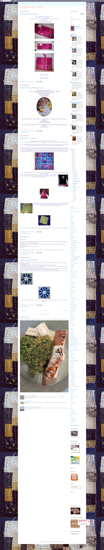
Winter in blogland (74, 413)
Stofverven (72, 381)
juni (73, 192)
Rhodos (72, 363)
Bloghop (72, 223)
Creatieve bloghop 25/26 (75, 242)
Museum (72, 323)
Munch (72, 321)
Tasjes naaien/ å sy (74, 389)
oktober (74, 175)
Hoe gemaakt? (73, 275)
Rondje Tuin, (79, 136)
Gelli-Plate (72, 261)
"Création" (74, 135)
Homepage (44, 310)
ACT (71, 213)
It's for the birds (27, 401)
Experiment (73, 254)
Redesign (72, 362)
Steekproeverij (73, 377)
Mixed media (73, 318)
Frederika (78, 26)
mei (73, 194)
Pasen (72, 355)
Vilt (71, 406)
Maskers (72, 314)
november (75, 173)
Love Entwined (73, 309)
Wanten (72, 410)
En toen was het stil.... (24, 317)
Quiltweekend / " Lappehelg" (28, 138)
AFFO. (72, 214)
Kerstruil (72, 292)
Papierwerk (73, 353)
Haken (72, 268)
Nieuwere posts (23, 310)
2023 (73, 155)
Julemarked (73, 282)
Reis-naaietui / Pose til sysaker (29, 14)
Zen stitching (73, 422)
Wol (71, 415)
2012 (73, 170)
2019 (73, 160)
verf (71, 405)
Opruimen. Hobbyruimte (75, 350)
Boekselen (72, 228)
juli (73, 191)
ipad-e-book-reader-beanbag (44, 173)
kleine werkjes (73, 297)
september (75, 176)
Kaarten (72, 285)
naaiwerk (72, 335)
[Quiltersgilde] (84, 525)
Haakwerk (72, 266)
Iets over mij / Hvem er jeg (75, 19)
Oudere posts (65, 310)
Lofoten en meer (73, 306)
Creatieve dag (73, 244)
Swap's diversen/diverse (75, 386)
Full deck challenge (74, 259)
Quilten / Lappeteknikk (27, 233)
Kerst (72, 288)
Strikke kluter (73, 384)
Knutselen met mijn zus (75, 299)
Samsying (72, 365)
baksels (72, 218)
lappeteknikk (73, 302)
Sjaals (72, 370)
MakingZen (73, 311)
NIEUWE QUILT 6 (79, 36)
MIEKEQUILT (74, 35)
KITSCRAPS (74, 91)
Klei (71, 295)
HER (47, 75)
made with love (75, 47)
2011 (73, 202)
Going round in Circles (74, 263)
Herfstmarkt (73, 273)
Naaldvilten (73, 337)
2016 (73, 164)
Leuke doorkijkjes (75, 83)
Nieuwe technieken (74, 346)
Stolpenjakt (73, 382)
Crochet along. (73, 245)
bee (77, 72)
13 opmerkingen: (32, 130)
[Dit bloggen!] (38, 81)
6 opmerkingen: (32, 252)
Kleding (72, 294)
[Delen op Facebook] (40, 81)
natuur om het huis (74, 340)
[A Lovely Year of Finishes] (73, 468)
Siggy (72, 21)
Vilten (72, 408)
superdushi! (79, 92)
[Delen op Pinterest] (41, 81)
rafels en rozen (74, 124)
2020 (73, 158)
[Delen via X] (39, 81)
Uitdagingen (73, 403)
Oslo (71, 351)
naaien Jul (72, 328)
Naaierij (72, 333)
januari (74, 200)
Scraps (72, 367)
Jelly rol (72, 278)
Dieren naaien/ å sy (74, 247)
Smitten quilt (73, 372)
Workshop (72, 420)
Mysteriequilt (73, 325)
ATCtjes (72, 216)
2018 (73, 161)
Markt (72, 313)
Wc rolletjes (73, 412)
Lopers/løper (73, 307)
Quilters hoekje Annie (76, 113)
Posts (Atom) (47, 314)
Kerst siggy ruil (73, 290)
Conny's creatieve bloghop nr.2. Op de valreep (33, 406)
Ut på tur (22, 239)
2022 (73, 157)
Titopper (72, 394)
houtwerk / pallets (74, 276)
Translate (79, 488)
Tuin (71, 400)
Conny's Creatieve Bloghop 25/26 (30, 395)
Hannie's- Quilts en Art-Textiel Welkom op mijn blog (77, 102)
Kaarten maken (73, 287)
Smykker (72, 374)
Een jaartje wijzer (79, 48)
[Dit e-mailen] (37, 81)
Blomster (72, 225)
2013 (73, 169)
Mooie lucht (73, 319)
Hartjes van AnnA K (74, 271)
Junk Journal (73, 283)
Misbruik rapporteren (75, 425)
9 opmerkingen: (32, 231)
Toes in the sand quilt (74, 396)
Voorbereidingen (79, 60)
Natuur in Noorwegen (74, 338)
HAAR (41, 17)
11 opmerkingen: (32, 81)
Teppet (72, 393)
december (75, 172)
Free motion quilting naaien (75, 256)
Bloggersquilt (73, 221)
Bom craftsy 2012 (26, 306)
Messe (72, 316)
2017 (73, 163)
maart (74, 197)
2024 (73, 154)
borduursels (73, 232)
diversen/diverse (25, 132)
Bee (71, 220)
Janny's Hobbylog (75, 82)
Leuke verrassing (74, 304)
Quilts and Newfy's (75, 71)
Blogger (61, 541)
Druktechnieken (73, 251)
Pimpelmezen (73, 358)
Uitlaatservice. (79, 125)
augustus (74, 189)
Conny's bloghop (73, 240)
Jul (71, 280)
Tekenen (72, 391)
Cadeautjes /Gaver (74, 237)
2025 (73, 152)
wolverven (72, 417)
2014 (73, 167)
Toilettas (72, 398)
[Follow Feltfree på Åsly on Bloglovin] (75, 534)
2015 (73, 166)
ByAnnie (72, 235)
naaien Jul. (72, 330)
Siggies (72, 369)
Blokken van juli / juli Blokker (29, 260)
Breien (72, 233)
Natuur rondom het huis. (75, 342)
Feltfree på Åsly (31, 7)
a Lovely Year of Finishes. (75, 211)
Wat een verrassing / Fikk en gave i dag (31, 87)
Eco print (72, 252)
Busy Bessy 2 (74, 59)
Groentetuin (73, 264)
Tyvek (72, 401)
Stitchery (72, 379)
